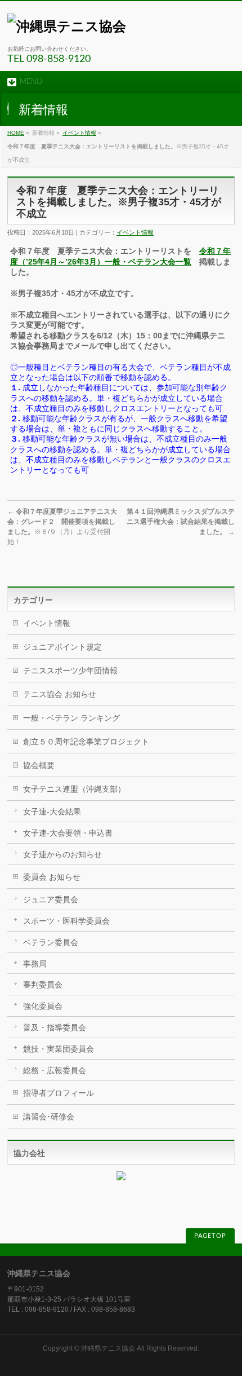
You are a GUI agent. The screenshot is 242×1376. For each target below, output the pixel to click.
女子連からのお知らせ (62, 854)
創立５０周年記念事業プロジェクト (86, 741)
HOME (15, 133)
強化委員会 (42, 1006)
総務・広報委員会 (54, 1070)
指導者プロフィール (58, 1092)
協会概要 (39, 765)
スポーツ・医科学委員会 (66, 920)
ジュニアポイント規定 (62, 646)
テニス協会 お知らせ (59, 694)
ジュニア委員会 (50, 899)
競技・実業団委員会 (58, 1048)
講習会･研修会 (48, 1116)
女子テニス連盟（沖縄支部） (74, 788)
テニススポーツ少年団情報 (70, 670)
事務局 (35, 963)
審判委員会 (42, 984)
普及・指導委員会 (54, 1027)
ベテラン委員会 (50, 942)
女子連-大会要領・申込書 (68, 832)
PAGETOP (210, 1236)
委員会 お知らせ (51, 876)
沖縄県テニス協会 (108, 1348)
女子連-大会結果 (52, 811)
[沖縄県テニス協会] (66, 26)
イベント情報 (79, 133)
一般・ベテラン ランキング (71, 717)
